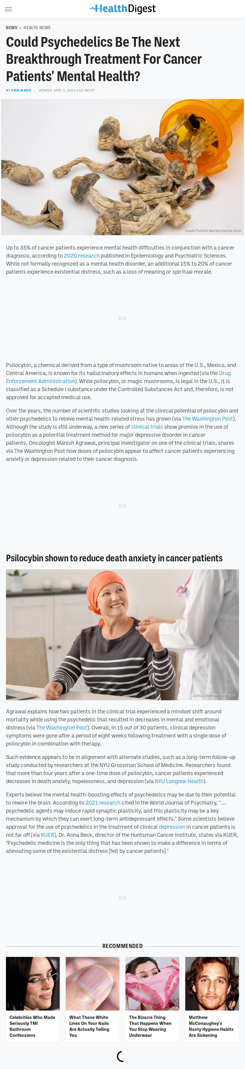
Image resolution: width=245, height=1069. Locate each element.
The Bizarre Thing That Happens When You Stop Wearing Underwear (150, 1026)
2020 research (81, 255)
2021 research (102, 802)
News (11, 27)
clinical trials (147, 426)
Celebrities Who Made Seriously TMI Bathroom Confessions (32, 1026)
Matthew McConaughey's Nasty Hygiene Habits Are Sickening (211, 1026)
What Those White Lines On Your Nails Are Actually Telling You (89, 1026)
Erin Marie (21, 90)
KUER (47, 834)
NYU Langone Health (179, 781)
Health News (37, 27)
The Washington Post (207, 418)
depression (172, 826)
